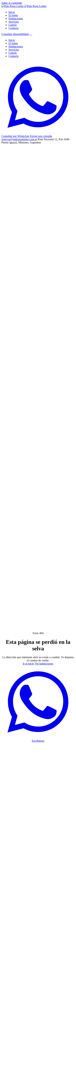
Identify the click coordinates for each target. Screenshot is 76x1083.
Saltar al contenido (11, 2)
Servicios (13, 21)
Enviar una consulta (41, 136)
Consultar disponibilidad (15, 34)
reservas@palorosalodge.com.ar (19, 139)
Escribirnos (38, 740)
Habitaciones (15, 18)
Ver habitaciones (44, 663)
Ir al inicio (28, 663)
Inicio (11, 12)
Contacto (13, 28)
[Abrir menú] (30, 35)
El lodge (13, 15)
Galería (12, 24)
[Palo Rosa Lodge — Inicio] (23, 6)
